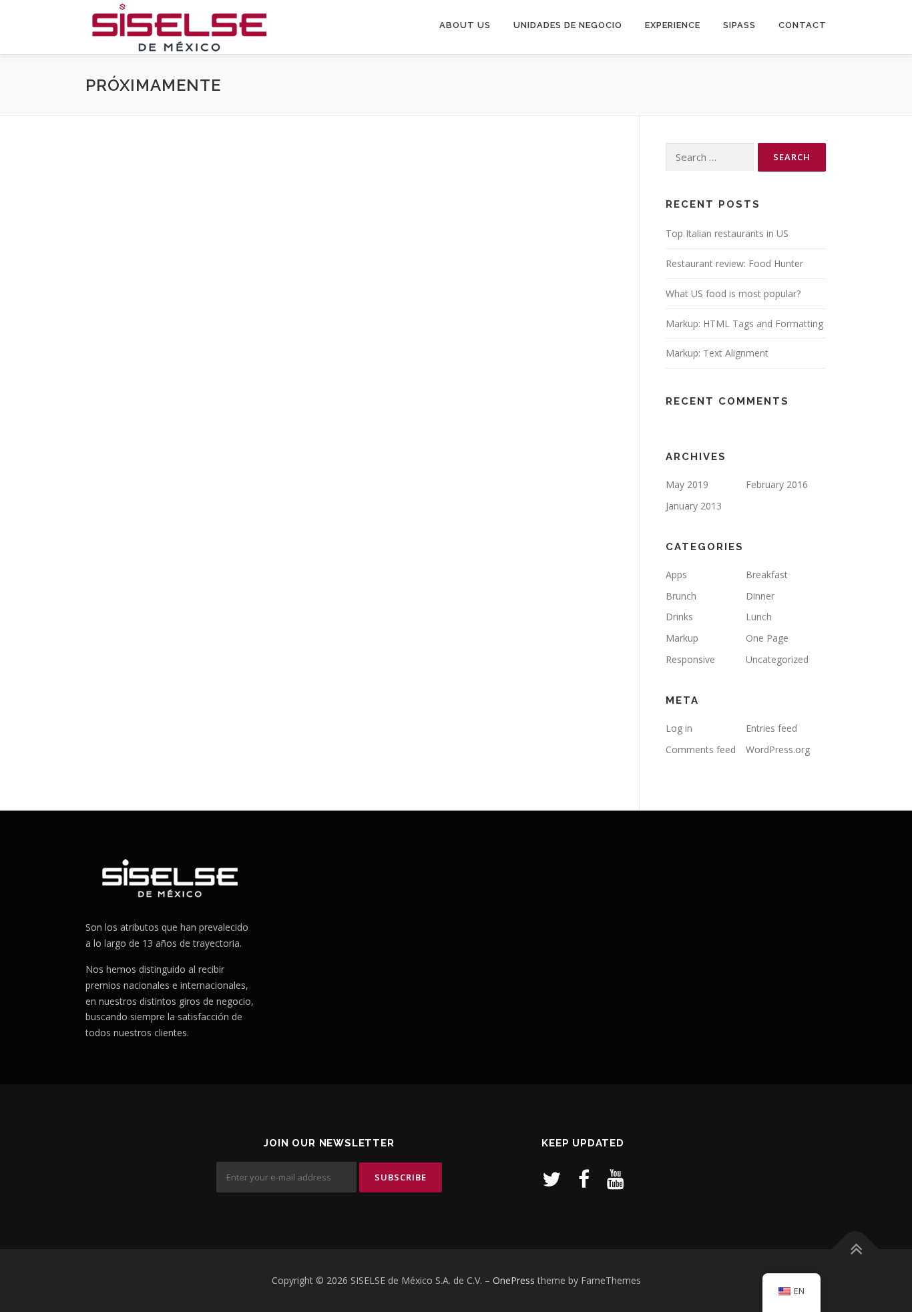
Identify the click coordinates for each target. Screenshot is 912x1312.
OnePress (514, 1280)
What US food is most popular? (733, 293)
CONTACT (802, 25)
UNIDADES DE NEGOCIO (567, 25)
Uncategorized (777, 659)
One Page (767, 638)
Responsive (690, 659)
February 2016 (777, 484)
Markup (682, 638)
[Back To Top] (855, 1249)
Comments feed (701, 749)
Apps (676, 574)
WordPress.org (778, 749)
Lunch (759, 616)
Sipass (739, 25)
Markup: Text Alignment (717, 353)
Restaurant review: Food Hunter (734, 263)
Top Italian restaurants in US (727, 233)
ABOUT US (465, 25)
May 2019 (687, 484)
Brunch (681, 596)
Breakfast (767, 574)
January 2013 (694, 505)
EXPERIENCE (672, 25)
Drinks (679, 616)
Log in (679, 728)
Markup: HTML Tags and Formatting (744, 323)
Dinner (760, 596)
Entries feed (771, 728)
